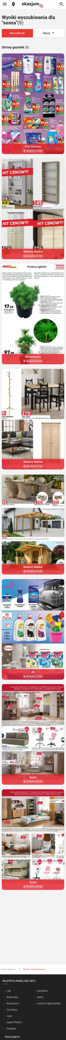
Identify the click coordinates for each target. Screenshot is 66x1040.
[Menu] (4, 4)
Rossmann (13, 1003)
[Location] (13, 5)
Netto (40, 997)
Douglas (11, 1028)
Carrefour (12, 1009)
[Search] (61, 4)
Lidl (9, 990)
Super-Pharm (14, 1022)
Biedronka (12, 997)
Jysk (9, 1015)
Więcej (46, 33)
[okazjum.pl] (33, 5)
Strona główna (8, 969)
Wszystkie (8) (17, 33)
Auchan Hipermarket (48, 1003)
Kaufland (42, 990)
